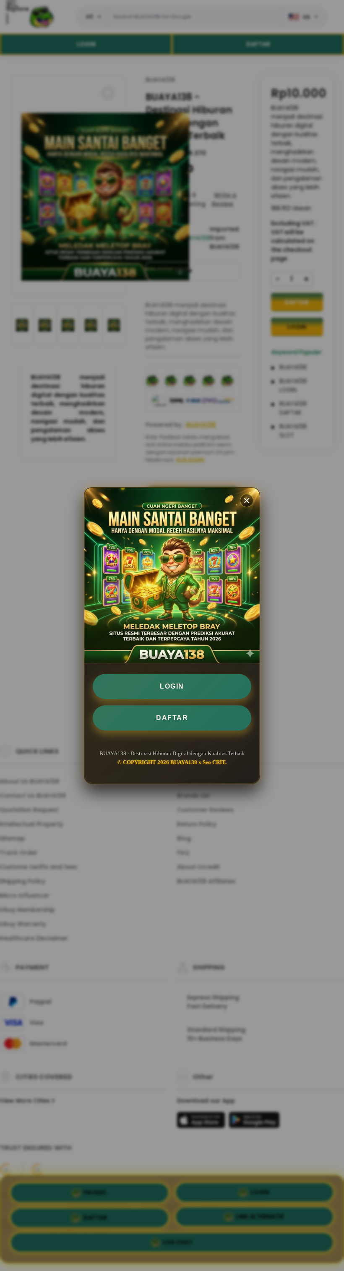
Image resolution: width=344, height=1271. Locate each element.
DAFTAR (172, 717)
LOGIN (172, 686)
